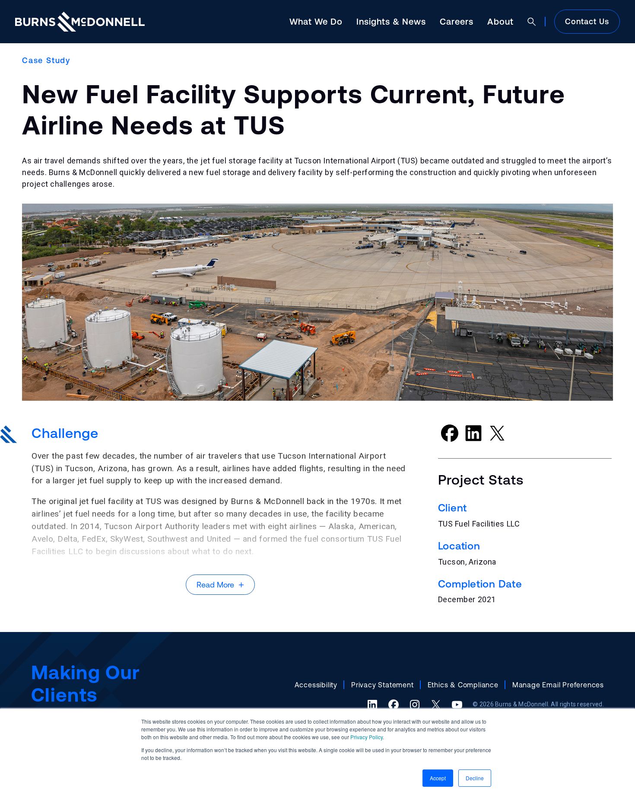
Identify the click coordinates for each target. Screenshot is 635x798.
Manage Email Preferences (558, 685)
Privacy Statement (382, 685)
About (500, 21)
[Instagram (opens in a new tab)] (415, 704)
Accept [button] (438, 778)
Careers (456, 21)
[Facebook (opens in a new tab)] (393, 704)
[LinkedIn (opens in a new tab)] (372, 704)
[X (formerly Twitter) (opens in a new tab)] (436, 704)
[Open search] (531, 21)
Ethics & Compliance (463, 685)
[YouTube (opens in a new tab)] (457, 704)
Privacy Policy (366, 737)
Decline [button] (475, 778)
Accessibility (316, 685)
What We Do (316, 21)
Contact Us (587, 21)
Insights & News (391, 21)
